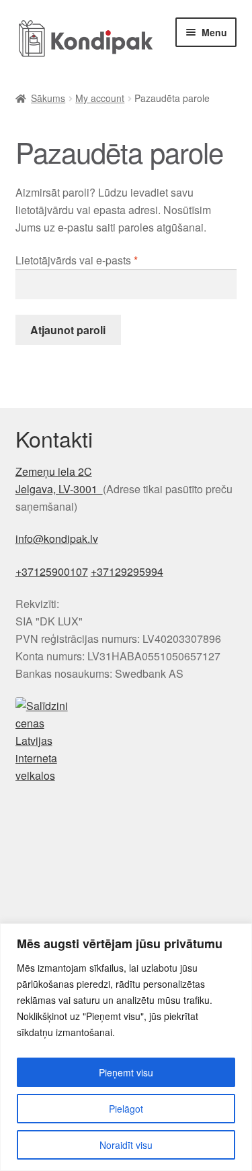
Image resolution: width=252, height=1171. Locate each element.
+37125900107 (51, 571)
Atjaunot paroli (68, 330)
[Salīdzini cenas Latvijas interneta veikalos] (126, 740)
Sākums (48, 98)
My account (99, 98)
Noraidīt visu (126, 1145)
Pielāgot (126, 1108)
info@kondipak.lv (56, 538)
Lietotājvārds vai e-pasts (96, 260)
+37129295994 (127, 571)
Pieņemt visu (126, 1072)
